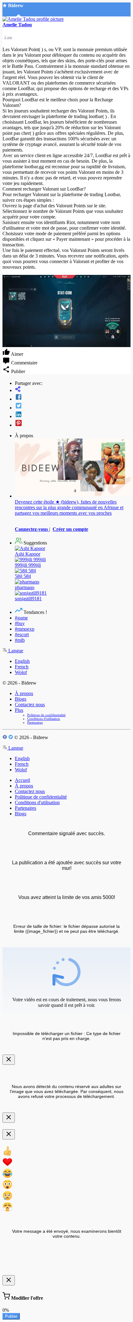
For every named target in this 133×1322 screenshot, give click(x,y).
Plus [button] (19, 710)
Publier (11, 1316)
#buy (20, 623)
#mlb (20, 640)
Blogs (20, 699)
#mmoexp (24, 629)
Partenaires (35, 722)
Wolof (21, 672)
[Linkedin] (73, 415)
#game (21, 617)
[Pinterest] (73, 423)
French (21, 666)
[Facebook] (73, 397)
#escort (22, 634)
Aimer (16, 354)
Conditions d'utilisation (43, 718)
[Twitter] (73, 406)
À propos (24, 693)
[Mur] (73, 389)
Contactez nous (30, 704)
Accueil (22, 780)
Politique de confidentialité (46, 715)
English (22, 661)
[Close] (8, 1060)
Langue (15, 650)
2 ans (8, 37)
